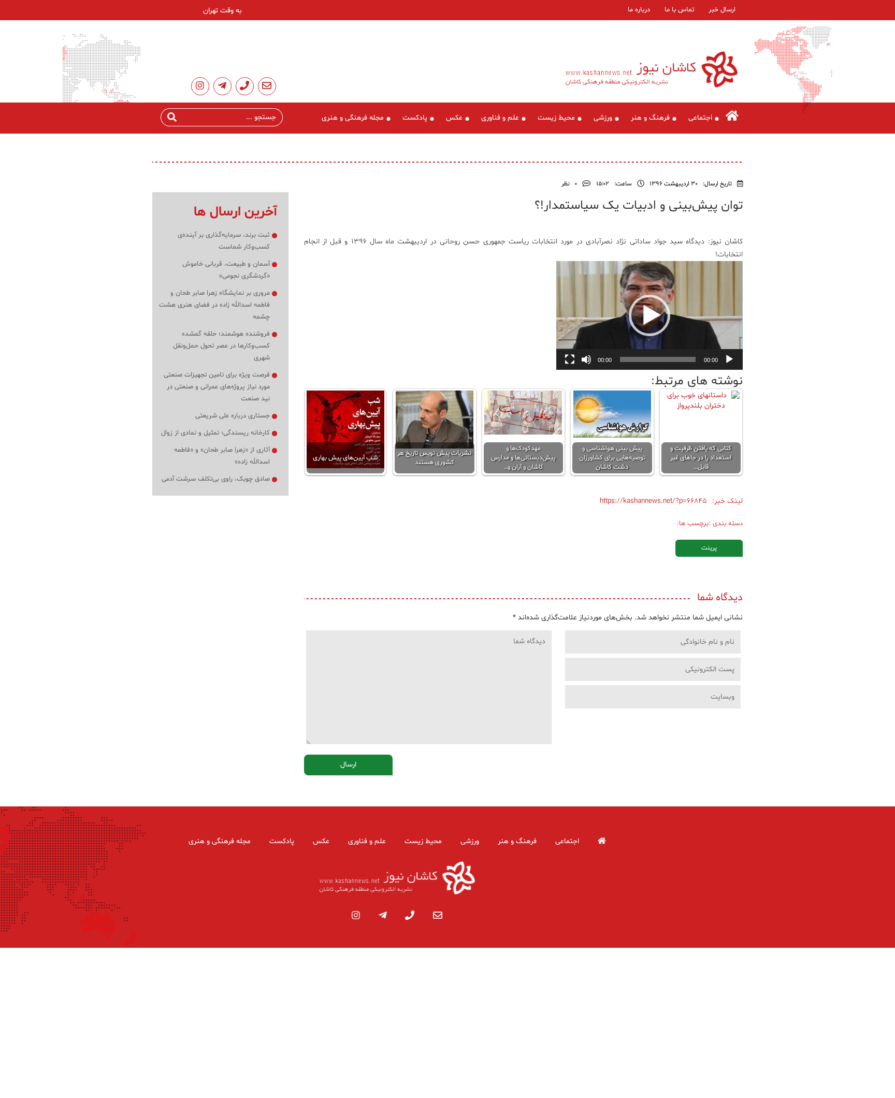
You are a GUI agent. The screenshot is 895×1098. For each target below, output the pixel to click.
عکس (454, 118)
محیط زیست (556, 118)
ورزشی (603, 118)
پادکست (414, 118)
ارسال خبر (722, 10)
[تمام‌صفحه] (570, 359)
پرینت (709, 548)
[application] (649, 315)
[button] (649, 315)
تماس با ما (679, 10)
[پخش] (729, 359)
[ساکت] (586, 359)
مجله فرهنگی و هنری (353, 118)
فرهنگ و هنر (650, 118)
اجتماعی (700, 118)
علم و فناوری (500, 118)
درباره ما (639, 10)
